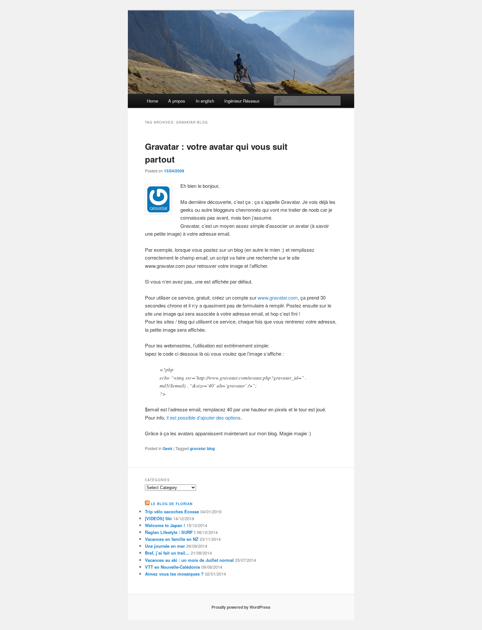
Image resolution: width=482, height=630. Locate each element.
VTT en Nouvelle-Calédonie (172, 567)
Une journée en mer (165, 546)
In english (205, 101)
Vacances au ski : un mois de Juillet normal (189, 560)
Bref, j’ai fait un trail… (167, 553)
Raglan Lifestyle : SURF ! (170, 532)
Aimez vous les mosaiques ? (174, 574)
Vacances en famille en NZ (171, 539)
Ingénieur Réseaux (242, 101)
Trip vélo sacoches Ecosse (172, 511)
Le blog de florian (171, 504)
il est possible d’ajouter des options (204, 417)
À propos (176, 101)
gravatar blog (202, 448)
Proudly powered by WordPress (241, 607)
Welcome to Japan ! (165, 525)
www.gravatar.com (278, 297)
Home (152, 101)
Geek (167, 448)
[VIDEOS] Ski (158, 518)
